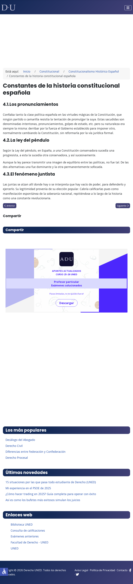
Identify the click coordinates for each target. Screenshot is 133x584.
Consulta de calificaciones (28, 530)
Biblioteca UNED (22, 524)
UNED (14, 548)
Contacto (122, 570)
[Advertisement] (67, 39)
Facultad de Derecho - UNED (29, 542)
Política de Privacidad (102, 570)
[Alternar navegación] (128, 7)
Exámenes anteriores (25, 536)
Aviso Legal (81, 570)
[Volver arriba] (127, 577)
